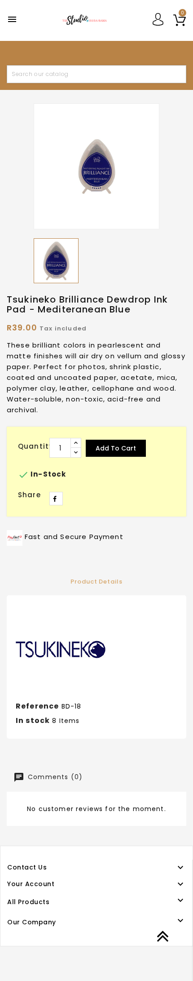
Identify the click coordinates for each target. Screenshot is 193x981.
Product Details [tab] (96, 581)
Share (56, 498)
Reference (37, 706)
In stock (33, 720)
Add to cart (116, 448)
